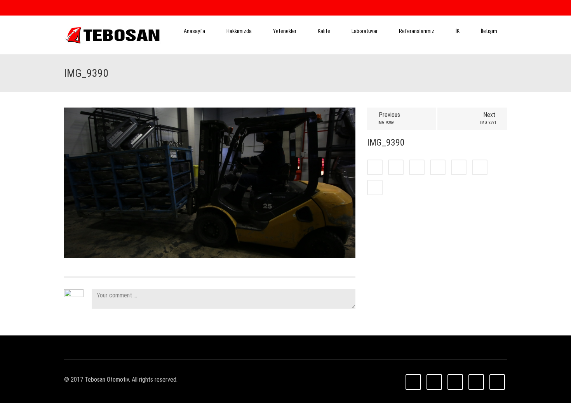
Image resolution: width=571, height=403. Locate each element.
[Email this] (375, 187)
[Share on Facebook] (375, 167)
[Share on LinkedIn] (417, 167)
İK (458, 31)
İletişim (489, 31)
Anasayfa (194, 31)
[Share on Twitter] (396, 167)
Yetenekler (284, 31)
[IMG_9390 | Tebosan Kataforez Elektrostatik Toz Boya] (112, 34)
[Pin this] (479, 167)
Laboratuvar (365, 31)
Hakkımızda (239, 31)
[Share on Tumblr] (438, 167)
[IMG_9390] (209, 182)
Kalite (324, 31)
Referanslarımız (416, 31)
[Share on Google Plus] (459, 167)
